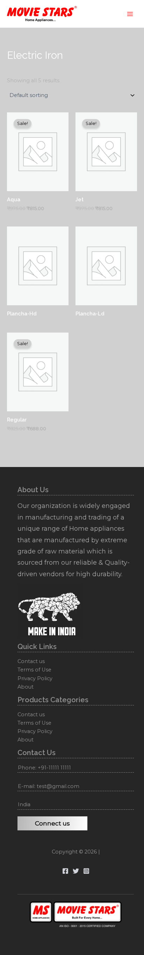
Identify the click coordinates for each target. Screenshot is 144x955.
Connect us (52, 823)
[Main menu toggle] (130, 14)
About (25, 687)
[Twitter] (76, 871)
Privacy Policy (34, 678)
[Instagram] (86, 871)
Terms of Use (34, 670)
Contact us (31, 661)
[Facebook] (65, 871)
